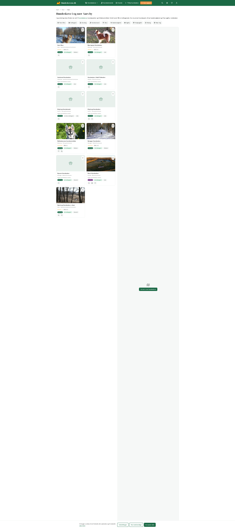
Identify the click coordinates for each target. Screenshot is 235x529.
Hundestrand (95, 23)
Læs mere (82, 526)
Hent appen (147, 3)
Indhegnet (73, 23)
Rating (149, 23)
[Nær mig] (167, 3)
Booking (84, 23)
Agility (128, 23)
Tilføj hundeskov (133, 3)
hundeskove (83, 18)
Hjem (57, 10)
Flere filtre (62, 23)
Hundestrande (108, 3)
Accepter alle (149, 525)
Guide (120, 3)
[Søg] (162, 3)
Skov (106, 23)
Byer (63, 10)
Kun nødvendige (136, 525)
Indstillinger (123, 525)
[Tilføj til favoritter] (82, 30)
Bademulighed (117, 23)
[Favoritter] (172, 3)
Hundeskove (92, 3)
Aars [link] (68, 10)
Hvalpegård (138, 23)
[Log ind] (176, 3)
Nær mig (158, 23)
